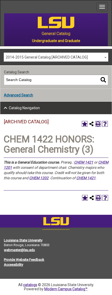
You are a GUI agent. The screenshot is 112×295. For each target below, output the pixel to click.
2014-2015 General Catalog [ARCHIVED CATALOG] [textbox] (47, 57)
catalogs (30, 285)
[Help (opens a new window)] (105, 124)
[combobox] (56, 57)
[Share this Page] (91, 124)
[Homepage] (56, 222)
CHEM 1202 (38, 178)
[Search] (103, 80)
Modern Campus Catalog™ (66, 289)
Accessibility (13, 265)
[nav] (4, 6)
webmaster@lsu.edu (19, 250)
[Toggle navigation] (102, 6)
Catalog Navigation (24, 108)
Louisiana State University (23, 240)
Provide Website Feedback (24, 260)
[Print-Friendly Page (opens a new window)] (98, 124)
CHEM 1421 (83, 162)
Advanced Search (18, 95)
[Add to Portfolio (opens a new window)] (85, 124)
